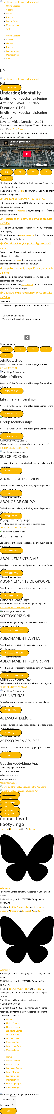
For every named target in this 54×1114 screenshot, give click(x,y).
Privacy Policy (22, 907)
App (8, 29)
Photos (9, 17)
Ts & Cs (12, 907)
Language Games (14, 1031)
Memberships (12, 25)
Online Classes (13, 1027)
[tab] (6, 172)
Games (9, 13)
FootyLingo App (13, 1046)
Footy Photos (12, 1034)
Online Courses (13, 6)
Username (5, 1099)
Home (9, 1019)
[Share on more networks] (27, 337)
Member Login (12, 1050)
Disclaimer (38, 907)
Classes (9, 10)
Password (5, 1105)
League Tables (12, 21)
